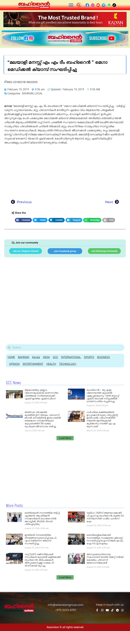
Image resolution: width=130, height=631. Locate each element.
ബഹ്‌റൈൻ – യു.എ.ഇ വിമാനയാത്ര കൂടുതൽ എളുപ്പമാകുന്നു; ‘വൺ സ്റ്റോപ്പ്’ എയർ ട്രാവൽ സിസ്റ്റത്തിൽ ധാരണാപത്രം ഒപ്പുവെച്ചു (102, 395)
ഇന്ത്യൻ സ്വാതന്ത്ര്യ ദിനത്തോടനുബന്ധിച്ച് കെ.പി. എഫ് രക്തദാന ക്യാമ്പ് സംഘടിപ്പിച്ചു (41, 539)
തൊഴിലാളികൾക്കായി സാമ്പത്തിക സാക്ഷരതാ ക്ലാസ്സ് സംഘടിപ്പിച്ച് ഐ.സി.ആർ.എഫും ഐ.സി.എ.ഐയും (104, 539)
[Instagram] (102, 610)
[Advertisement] (65, 171)
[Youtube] (107, 610)
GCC (55, 357)
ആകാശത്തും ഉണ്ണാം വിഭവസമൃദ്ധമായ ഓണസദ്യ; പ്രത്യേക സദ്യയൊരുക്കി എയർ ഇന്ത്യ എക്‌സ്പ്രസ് (41, 394)
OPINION (14, 363)
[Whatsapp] (122, 610)
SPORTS (89, 357)
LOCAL (39, 93)
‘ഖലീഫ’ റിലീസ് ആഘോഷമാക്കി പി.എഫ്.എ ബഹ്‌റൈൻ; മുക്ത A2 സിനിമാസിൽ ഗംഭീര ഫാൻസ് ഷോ (105, 517)
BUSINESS (103, 357)
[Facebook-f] (97, 610)
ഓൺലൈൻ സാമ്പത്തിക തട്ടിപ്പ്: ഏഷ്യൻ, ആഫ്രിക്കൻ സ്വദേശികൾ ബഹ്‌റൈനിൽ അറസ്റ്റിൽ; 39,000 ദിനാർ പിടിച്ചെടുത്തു (42, 518)
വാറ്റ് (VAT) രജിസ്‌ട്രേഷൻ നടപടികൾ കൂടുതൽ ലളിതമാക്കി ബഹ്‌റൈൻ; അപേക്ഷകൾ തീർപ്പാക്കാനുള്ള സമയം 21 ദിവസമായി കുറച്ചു (43, 560)
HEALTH (51, 363)
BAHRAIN (27, 93)
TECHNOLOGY (67, 363)
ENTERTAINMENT (33, 363)
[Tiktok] (112, 610)
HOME (11, 357)
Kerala (36, 357)
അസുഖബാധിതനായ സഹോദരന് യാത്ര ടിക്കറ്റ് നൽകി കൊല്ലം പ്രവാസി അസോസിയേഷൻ (104, 558)
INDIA (46, 357)
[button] (71, 5)
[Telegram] (117, 610)
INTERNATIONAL (71, 357)
